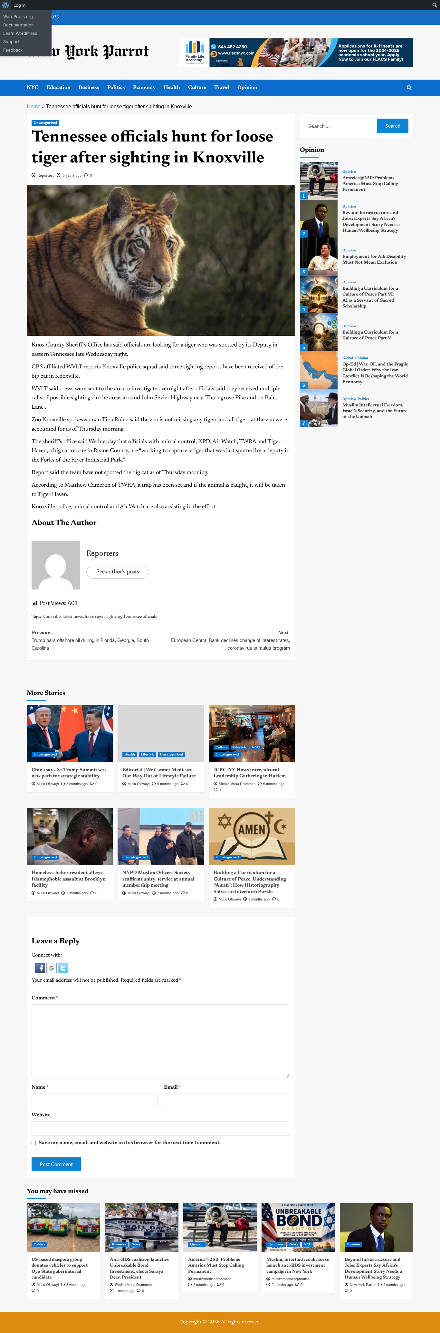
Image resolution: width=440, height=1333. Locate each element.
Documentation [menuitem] (18, 24)
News (135, 1244)
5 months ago (167, 784)
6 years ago (71, 176)
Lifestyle (147, 754)
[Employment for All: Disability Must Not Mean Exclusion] (319, 256)
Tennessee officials (140, 617)
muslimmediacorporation (212, 1279)
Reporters (45, 176)
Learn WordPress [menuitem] (20, 33)
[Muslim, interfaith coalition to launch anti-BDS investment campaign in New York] (298, 1227)
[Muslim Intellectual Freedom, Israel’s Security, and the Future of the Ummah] (319, 408)
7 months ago (77, 893)
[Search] (409, 87)
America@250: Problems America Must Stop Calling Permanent (370, 184)
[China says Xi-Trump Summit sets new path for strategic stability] (70, 733)
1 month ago (124, 1291)
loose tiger (94, 617)
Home (34, 106)
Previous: (90, 640)
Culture (197, 87)
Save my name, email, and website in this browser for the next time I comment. (130, 1142)
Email (172, 1087)
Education (58, 87)
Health (172, 87)
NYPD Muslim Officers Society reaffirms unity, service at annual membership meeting (158, 879)
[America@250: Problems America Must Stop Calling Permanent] (319, 180)
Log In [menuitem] (20, 5)
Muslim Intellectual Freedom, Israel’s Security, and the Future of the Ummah (374, 411)
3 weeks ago (76, 1285)
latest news (72, 617)
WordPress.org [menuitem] (18, 16)
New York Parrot (363, 1285)
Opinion (247, 87)
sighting (113, 617)
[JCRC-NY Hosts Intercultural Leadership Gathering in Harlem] (252, 733)
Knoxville (51, 617)
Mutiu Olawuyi (48, 784)
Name (40, 1087)
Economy (144, 87)
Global (347, 358)
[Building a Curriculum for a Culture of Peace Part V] (319, 332)
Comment (45, 998)
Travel (221, 87)
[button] (40, 967)
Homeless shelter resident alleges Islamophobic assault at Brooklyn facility (69, 879)
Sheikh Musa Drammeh (237, 784)
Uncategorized (45, 123)
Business (89, 87)
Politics (116, 87)
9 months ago (259, 899)
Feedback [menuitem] (13, 50)
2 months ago (204, 1285)
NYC (32, 87)
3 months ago (77, 784)
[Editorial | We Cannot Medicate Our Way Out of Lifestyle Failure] (161, 733)
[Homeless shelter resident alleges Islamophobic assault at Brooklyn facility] (70, 836)
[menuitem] (5, 5)
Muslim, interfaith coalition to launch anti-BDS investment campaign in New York (298, 1266)
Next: (230, 640)
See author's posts (117, 572)
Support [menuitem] (11, 41)
